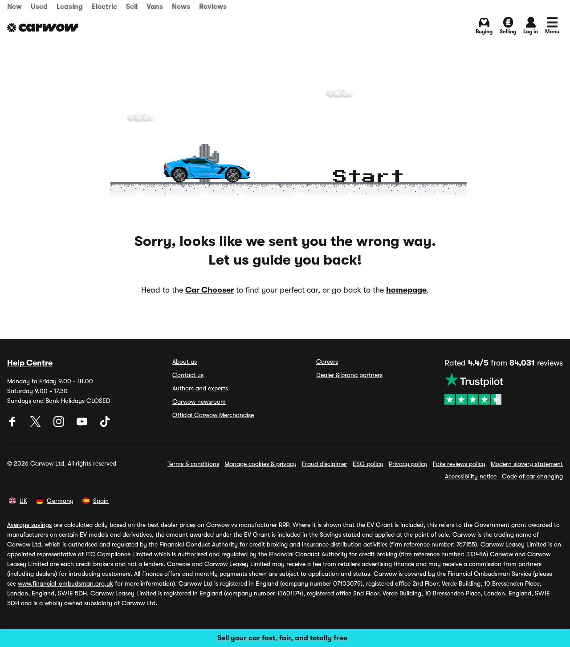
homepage (406, 289)
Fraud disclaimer (324, 463)
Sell (132, 7)
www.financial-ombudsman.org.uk (65, 583)
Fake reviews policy (459, 463)
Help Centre (30, 362)
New (14, 7)
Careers (327, 361)
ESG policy (368, 463)
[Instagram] (59, 424)
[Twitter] (36, 424)
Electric (104, 7)
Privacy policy (408, 463)
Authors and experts (200, 388)
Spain (101, 500)
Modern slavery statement (527, 463)
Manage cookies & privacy (260, 463)
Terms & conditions (193, 463)
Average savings (29, 524)
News (181, 7)
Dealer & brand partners (349, 374)
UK (23, 500)
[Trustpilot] (503, 389)
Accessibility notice (471, 476)
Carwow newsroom (199, 401)
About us (184, 361)
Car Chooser (209, 289)
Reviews (213, 7)
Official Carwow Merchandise (213, 414)
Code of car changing (532, 476)
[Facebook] (13, 424)
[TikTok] (105, 424)
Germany (60, 500)
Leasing (70, 7)
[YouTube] (83, 424)
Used (39, 7)
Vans (155, 7)
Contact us (188, 374)
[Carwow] (42, 27)
